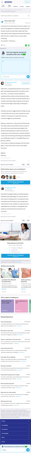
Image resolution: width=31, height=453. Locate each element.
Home (1, 10)
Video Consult (9, 6)
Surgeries (28, 6)
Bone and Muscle (18, 10)
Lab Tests (22, 6)
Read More (19, 326)
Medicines (15, 6)
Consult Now (25, 83)
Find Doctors (3, 6)
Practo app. (18, 262)
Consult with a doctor (9, 10)
